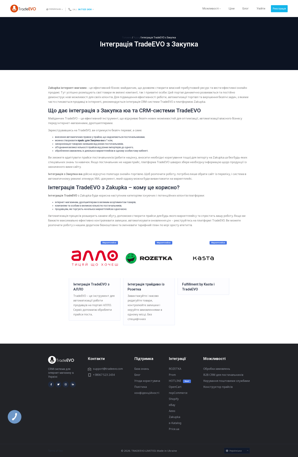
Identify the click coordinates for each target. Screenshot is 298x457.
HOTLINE (175, 381)
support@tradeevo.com (108, 369)
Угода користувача (147, 381)
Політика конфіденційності (146, 390)
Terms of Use (55, 450)
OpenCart (175, 387)
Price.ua (174, 429)
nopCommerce (178, 393)
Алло (172, 411)
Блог (137, 375)
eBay (172, 405)
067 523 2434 (85, 9)
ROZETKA (175, 369)
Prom (172, 375)
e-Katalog (175, 423)
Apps (136, 37)
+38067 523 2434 (104, 375)
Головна (127, 37)
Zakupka (174, 417)
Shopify (174, 399)
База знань (141, 369)
